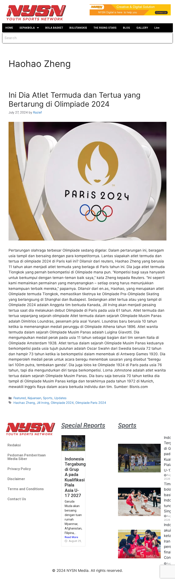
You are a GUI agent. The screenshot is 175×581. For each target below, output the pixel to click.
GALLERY (142, 27)
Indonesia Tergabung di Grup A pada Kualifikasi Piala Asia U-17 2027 (75, 477)
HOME (9, 27)
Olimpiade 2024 (62, 402)
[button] (29, 27)
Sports (47, 398)
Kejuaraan (34, 398)
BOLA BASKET (54, 27)
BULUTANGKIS (78, 27)
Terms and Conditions (25, 489)
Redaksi (14, 445)
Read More (71, 537)
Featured (19, 398)
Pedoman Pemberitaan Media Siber (26, 457)
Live (156, 27)
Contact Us (16, 499)
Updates (60, 398)
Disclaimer (16, 479)
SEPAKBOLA (27, 27)
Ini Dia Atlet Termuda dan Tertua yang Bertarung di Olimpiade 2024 (74, 99)
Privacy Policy (19, 469)
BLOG (126, 27)
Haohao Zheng (24, 402)
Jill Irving (43, 402)
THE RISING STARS (105, 27)
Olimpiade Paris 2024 (90, 402)
